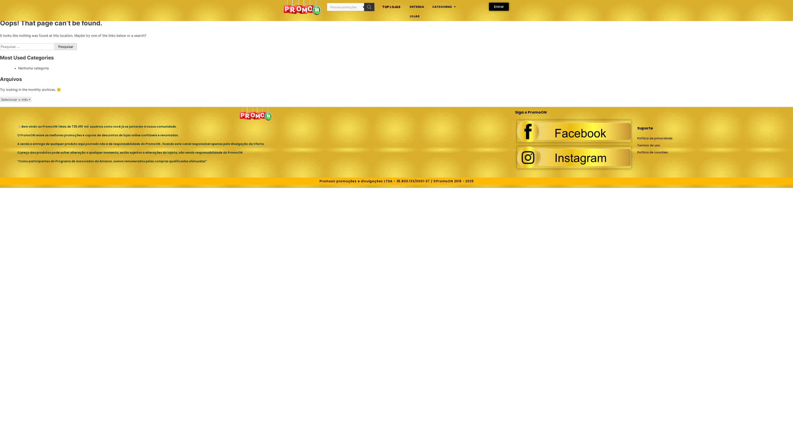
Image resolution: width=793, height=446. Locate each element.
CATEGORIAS (442, 7)
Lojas (414, 16)
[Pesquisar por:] (27, 47)
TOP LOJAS (391, 7)
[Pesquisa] (369, 7)
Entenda (417, 7)
